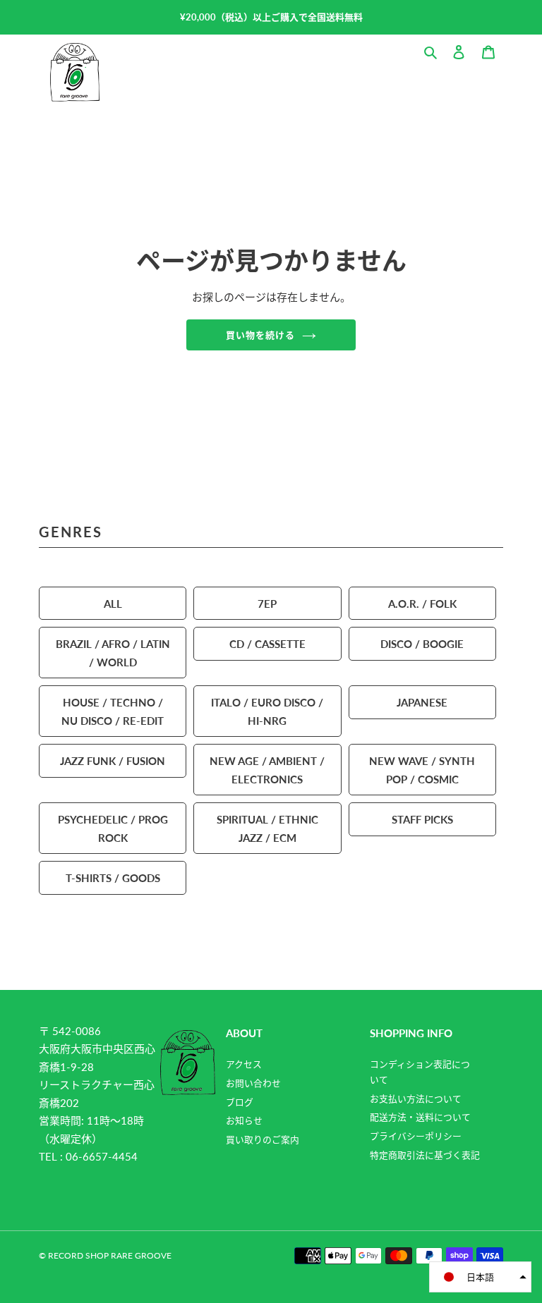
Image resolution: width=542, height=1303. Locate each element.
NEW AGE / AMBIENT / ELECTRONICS (267, 769)
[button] (480, 1276)
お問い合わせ (253, 1083)
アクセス (244, 1064)
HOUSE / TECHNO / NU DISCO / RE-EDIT (112, 711)
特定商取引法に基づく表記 (425, 1155)
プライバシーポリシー (416, 1136)
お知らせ (244, 1120)
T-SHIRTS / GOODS (113, 877)
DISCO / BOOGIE (422, 643)
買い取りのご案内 (262, 1139)
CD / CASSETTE (267, 643)
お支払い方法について (416, 1098)
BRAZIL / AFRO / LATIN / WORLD (113, 652)
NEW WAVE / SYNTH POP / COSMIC (422, 769)
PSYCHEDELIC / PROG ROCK (113, 828)
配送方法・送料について (420, 1117)
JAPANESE (422, 702)
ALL (113, 603)
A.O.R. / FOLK (422, 603)
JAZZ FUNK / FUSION (112, 760)
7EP (267, 603)
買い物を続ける (260, 334)
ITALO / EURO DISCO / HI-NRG (267, 711)
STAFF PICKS (422, 819)
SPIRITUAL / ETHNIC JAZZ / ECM (267, 828)
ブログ (239, 1102)
